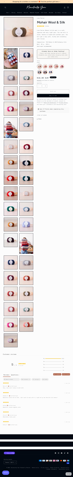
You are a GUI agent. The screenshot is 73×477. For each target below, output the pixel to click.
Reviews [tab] (7, 375)
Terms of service (54, 467)
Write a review (65, 374)
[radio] (39, 66)
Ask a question (57, 374)
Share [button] (39, 118)
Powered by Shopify (25, 467)
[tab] (15, 375)
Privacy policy (45, 467)
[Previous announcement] (4, 1)
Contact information (52, 469)
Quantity (39, 83)
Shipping (39, 80)
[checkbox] (45, 379)
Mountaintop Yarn (15, 467)
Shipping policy (65, 467)
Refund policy (35, 467)
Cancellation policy (64, 469)
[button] (5, 7)
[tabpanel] (36, 402)
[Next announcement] (68, 1)
